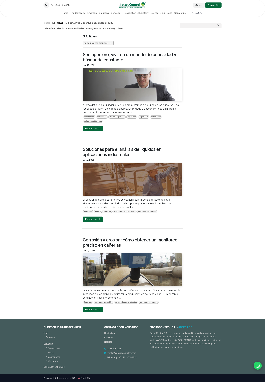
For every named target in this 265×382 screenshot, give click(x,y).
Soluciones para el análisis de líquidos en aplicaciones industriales (122, 152)
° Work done (52, 361)
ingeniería (143, 117)
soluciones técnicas (93, 121)
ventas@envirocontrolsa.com (122, 353)
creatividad (89, 117)
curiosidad (102, 117)
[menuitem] (65, 13)
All (53, 22)
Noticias (108, 342)
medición (106, 211)
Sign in (198, 5)
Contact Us (213, 5)
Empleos (108, 337)
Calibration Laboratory (54, 367)
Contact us (109, 333)
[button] (46, 5)
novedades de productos (124, 211)
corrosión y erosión (103, 302)
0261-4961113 (114, 348)
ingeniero (132, 117)
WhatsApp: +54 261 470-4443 (122, 357)
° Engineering (53, 348)
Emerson (88, 211)
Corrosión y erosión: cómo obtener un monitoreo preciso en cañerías (130, 242)
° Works (50, 352)
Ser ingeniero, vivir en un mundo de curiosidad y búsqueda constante (129, 57)
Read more (91, 128)
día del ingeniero (117, 117)
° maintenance (53, 357)
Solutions (48, 344)
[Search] (218, 25)
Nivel (97, 211)
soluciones (156, 117)
